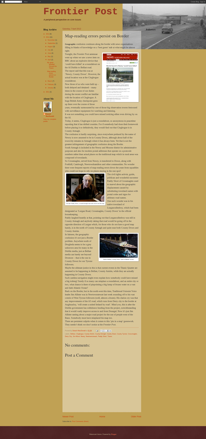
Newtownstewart (91, 336)
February (51, 84)
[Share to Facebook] (108, 331)
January (51, 88)
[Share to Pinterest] (110, 331)
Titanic (110, 336)
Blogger (113, 434)
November (51, 40)
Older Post (136, 416)
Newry (83, 336)
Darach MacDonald (50, 115)
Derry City (68, 336)
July (49, 50)
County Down (111, 334)
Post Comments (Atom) (80, 421)
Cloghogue (80, 334)
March (50, 81)
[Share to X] (106, 331)
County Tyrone (122, 334)
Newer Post (68, 416)
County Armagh (100, 334)
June (50, 53)
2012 (48, 37)
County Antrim (89, 334)
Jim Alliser (76, 336)
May (49, 56)
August (50, 46)
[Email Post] (97, 331)
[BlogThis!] (103, 331)
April (49, 60)
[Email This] (101, 331)
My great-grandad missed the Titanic (52, 65)
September (52, 43)
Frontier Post (80, 11)
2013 (48, 34)
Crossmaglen (132, 334)
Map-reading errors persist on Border (51, 74)
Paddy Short (102, 336)
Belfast (72, 334)
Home (102, 416)
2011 (48, 92)
